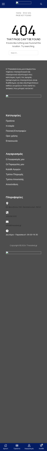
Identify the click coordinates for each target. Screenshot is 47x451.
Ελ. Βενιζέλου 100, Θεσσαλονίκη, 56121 (23, 207)
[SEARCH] (36, 53)
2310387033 (11, 216)
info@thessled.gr (13, 225)
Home (18, 13)
